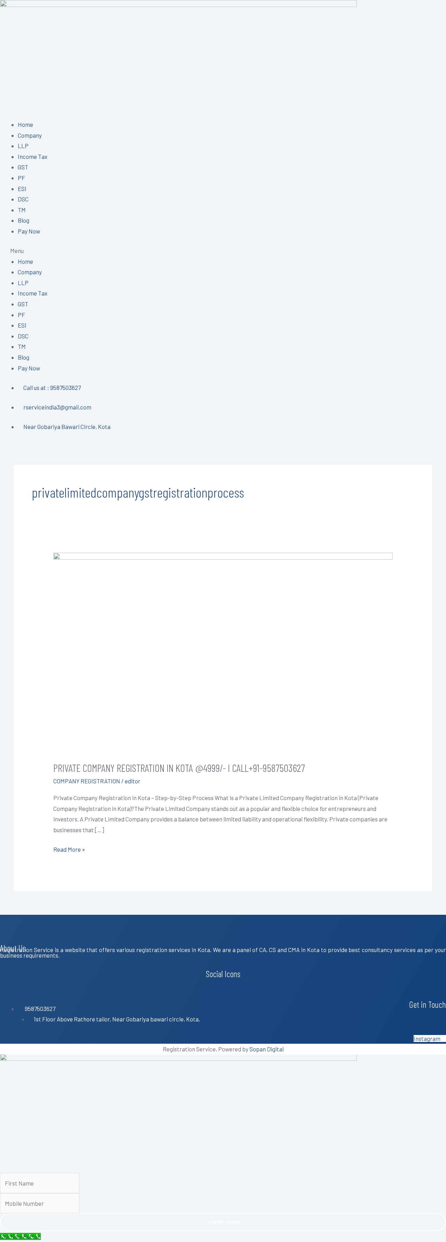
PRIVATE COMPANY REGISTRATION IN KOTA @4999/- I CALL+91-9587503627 (179, 767)
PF (21, 177)
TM (22, 209)
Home (25, 124)
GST (23, 166)
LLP (23, 145)
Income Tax (32, 156)
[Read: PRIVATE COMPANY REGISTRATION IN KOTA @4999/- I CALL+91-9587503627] (222, 651)
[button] (223, 250)
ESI (22, 188)
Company (30, 135)
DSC (23, 199)
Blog (23, 220)
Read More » (69, 848)
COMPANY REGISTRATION (86, 780)
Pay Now (29, 231)
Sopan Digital (266, 1048)
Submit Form (223, 1222)
